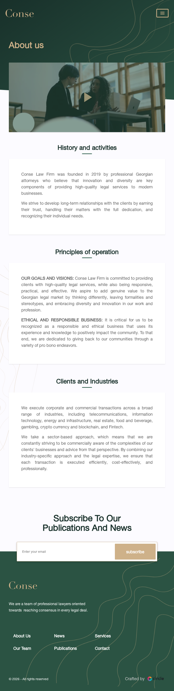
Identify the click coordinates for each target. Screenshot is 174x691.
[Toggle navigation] (162, 13)
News (59, 635)
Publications (65, 648)
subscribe (135, 551)
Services (103, 635)
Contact (102, 648)
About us (22, 635)
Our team (22, 648)
